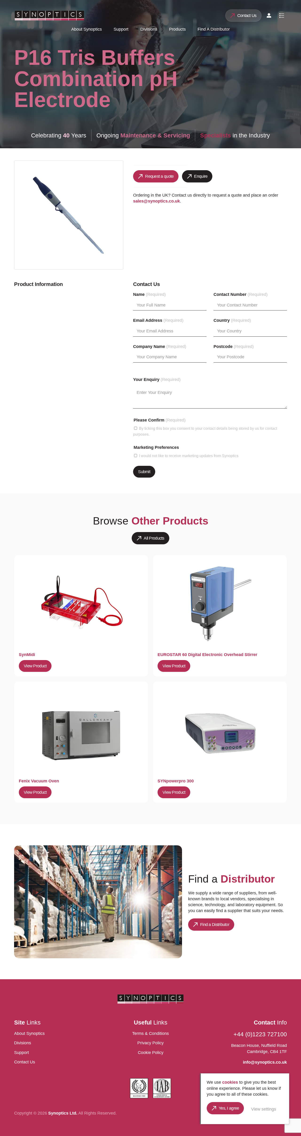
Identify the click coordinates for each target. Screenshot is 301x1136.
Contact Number (241, 294)
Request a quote (159, 176)
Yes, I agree (229, 1108)
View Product (35, 666)
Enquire (200, 176)
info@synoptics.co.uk (265, 1062)
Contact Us (247, 15)
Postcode (234, 346)
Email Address (158, 320)
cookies (230, 1082)
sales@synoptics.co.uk (156, 201)
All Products (154, 538)
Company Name (159, 346)
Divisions (148, 29)
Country (232, 320)
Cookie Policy (150, 1052)
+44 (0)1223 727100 (260, 1034)
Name (149, 294)
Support (121, 29)
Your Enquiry (157, 379)
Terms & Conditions (150, 1033)
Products (177, 29)
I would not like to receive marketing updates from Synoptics (188, 456)
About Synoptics (86, 29)
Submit (144, 471)
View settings (263, 1109)
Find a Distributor (214, 924)
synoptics (49, 16)
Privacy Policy (150, 1043)
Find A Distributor (214, 29)
